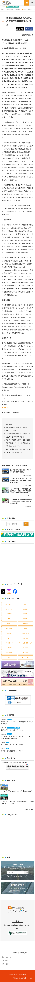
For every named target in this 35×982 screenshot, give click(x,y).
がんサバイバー (9, 604)
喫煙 (9, 657)
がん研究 (9, 648)
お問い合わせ (6, 964)
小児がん (9, 633)
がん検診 (25, 652)
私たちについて (6, 957)
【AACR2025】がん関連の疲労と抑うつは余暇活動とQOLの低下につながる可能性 (21, 501)
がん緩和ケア (9, 643)
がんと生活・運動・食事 (25, 643)
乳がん (25, 604)
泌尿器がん (25, 614)
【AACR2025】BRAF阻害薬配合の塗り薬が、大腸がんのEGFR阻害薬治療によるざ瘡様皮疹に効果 (20, 491)
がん (9, 638)
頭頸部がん (25, 623)
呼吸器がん (25, 618)
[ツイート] (20, 28)
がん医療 (25, 648)
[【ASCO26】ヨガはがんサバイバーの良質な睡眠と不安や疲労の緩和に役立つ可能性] (5, 479)
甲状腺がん (9, 628)
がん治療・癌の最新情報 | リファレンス (24, 978)
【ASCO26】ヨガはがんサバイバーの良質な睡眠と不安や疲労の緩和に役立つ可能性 (21, 480)
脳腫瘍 (25, 628)
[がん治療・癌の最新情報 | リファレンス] (6, 2)
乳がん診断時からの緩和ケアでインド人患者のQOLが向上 (21, 471)
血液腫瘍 (9, 614)
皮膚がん (9, 623)
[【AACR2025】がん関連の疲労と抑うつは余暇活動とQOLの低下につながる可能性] (5, 500)
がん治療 (25, 638)
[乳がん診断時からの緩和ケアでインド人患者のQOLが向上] (5, 471)
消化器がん (25, 609)
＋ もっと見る (29, 809)
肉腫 (9, 618)
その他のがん (25, 633)
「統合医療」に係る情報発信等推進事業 (14, 763)
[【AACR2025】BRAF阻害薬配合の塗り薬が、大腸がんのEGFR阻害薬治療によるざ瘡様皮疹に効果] (5, 490)
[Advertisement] (17, 562)
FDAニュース (25, 657)
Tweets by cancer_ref (19, 952)
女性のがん (9, 609)
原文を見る (6, 407)
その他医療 (9, 652)
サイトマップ (6, 960)
